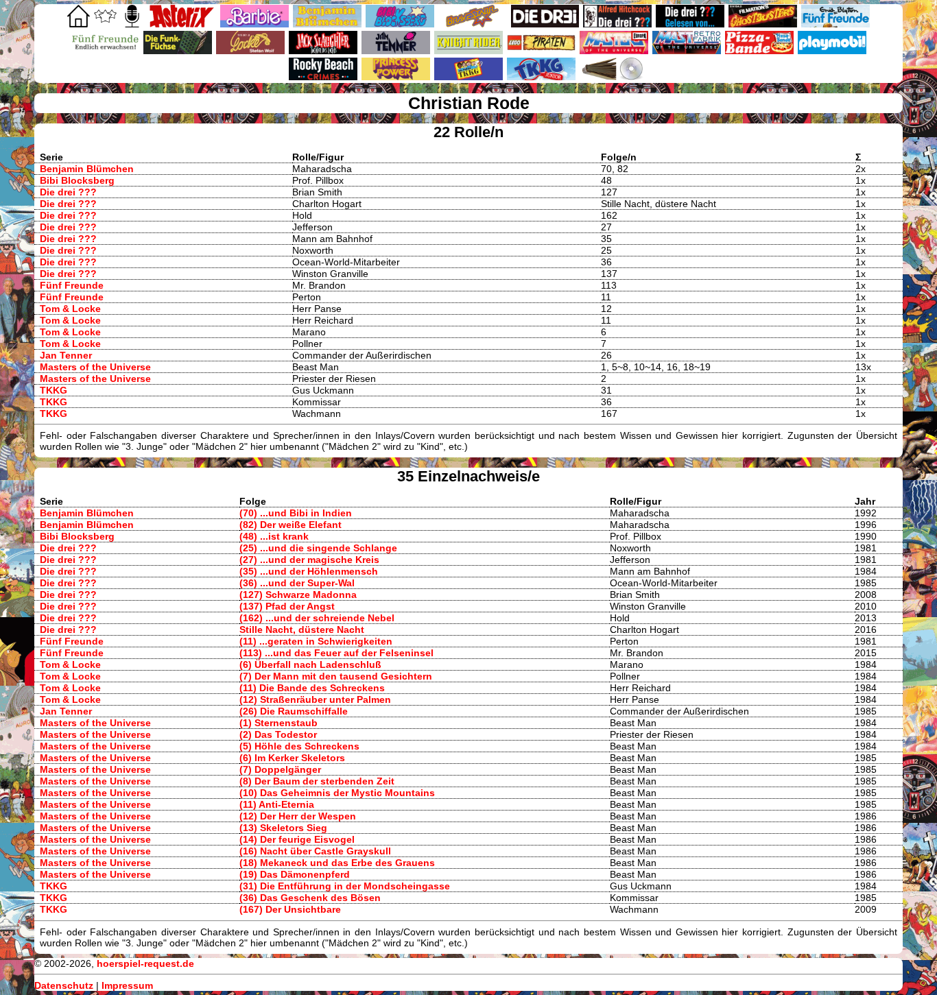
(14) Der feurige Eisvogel (297, 839)
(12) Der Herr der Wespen (297, 816)
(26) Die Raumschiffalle (293, 711)
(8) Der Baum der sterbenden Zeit (316, 781)
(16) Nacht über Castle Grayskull (315, 851)
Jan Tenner (66, 355)
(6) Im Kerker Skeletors (292, 757)
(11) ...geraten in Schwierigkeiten (315, 641)
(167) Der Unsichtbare (290, 909)
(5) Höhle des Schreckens (299, 746)
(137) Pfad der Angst (287, 606)
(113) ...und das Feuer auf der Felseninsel (336, 652)
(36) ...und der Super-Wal (297, 582)
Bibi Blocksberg (77, 180)
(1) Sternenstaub (278, 722)
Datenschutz (63, 985)
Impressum (127, 985)
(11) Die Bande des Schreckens (312, 687)
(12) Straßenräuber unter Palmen (315, 699)
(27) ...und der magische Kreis (309, 559)
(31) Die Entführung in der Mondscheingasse (344, 885)
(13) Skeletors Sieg (283, 827)
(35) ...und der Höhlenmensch (308, 571)
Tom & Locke (70, 308)
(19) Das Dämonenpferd (294, 874)
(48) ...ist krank (274, 536)
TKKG (53, 390)
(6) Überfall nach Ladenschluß (310, 664)
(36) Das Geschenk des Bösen (310, 897)
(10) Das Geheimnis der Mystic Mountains (337, 792)
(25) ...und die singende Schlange (318, 547)
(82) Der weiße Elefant (290, 524)
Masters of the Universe (95, 366)
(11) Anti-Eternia (276, 804)
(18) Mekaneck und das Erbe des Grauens (337, 862)
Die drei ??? (68, 192)
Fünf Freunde (72, 285)
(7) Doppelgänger (280, 769)
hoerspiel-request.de (145, 963)
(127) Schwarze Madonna (298, 594)
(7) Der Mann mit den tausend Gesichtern (335, 676)
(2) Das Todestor (278, 734)
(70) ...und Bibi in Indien (295, 512)
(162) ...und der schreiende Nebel (316, 617)
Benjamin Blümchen (87, 168)
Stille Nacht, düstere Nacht (301, 629)
